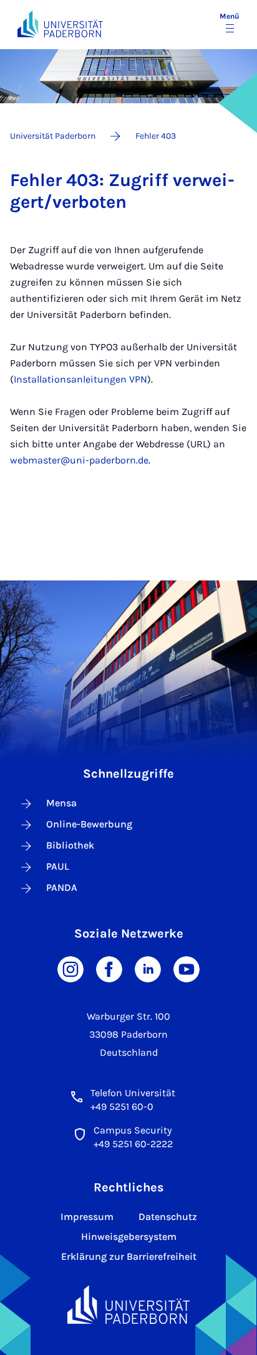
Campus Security (133, 1130)
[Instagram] (70, 968)
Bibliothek (70, 845)
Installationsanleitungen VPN (80, 379)
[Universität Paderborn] (128, 1304)
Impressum (87, 1216)
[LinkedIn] (148, 968)
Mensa (61, 803)
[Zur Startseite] (60, 23)
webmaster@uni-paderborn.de (79, 460)
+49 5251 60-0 (121, 1106)
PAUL (57, 866)
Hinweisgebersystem (129, 1236)
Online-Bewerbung (89, 824)
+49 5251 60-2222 (133, 1144)
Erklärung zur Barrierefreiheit (128, 1256)
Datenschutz (167, 1216)
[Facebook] (109, 968)
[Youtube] (186, 968)
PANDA (61, 887)
